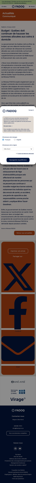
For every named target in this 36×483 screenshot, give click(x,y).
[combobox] (18, 149)
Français (7, 140)
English (19, 140)
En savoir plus (7, 126)
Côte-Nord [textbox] (7, 149)
